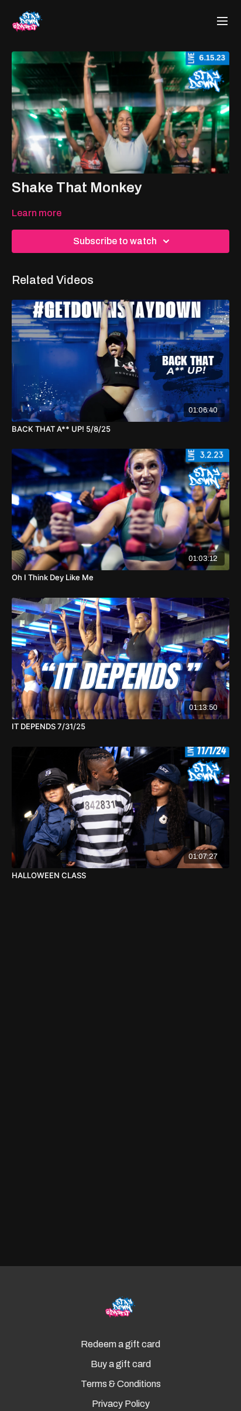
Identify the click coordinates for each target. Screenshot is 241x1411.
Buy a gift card (121, 1364)
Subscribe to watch (115, 241)
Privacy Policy (121, 1404)
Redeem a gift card (120, 1344)
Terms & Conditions (121, 1384)
